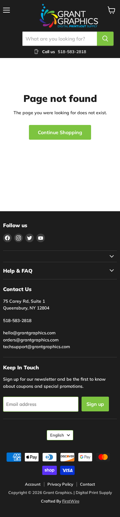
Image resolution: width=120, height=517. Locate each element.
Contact (87, 484)
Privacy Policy (60, 484)
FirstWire (70, 501)
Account (33, 484)
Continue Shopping (60, 132)
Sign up (95, 404)
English (57, 435)
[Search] (105, 39)
